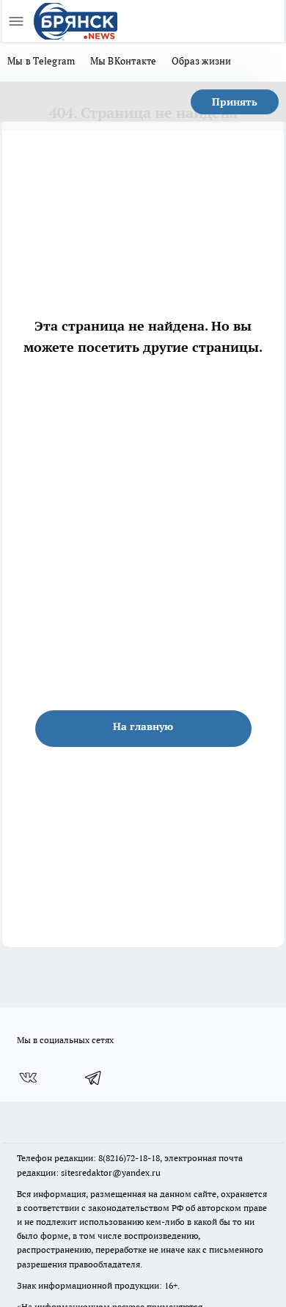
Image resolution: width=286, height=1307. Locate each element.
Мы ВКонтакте (123, 60)
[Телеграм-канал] (94, 1077)
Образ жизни (202, 60)
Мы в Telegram (41, 60)
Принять (234, 101)
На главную (143, 726)
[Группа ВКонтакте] (28, 1077)
